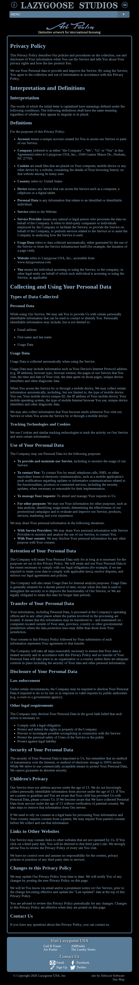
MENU (68, 14)
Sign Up (61, 967)
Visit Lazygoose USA (69, 940)
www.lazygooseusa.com (34, 262)
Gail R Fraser (52, 946)
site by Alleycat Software (108, 975)
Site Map (119, 979)
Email (59, 962)
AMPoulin (78, 946)
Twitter (81, 967)
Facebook (82, 962)
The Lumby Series (83, 949)
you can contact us (96, 924)
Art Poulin (50, 949)
